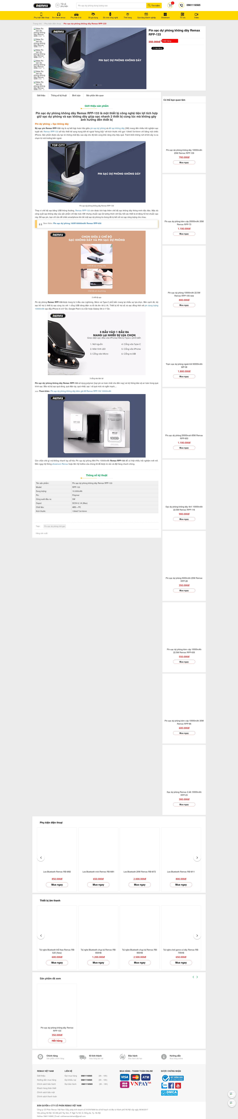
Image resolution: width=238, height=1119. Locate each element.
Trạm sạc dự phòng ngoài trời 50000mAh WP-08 (184, 365)
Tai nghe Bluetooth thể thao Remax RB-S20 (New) (57, 951)
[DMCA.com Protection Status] (181, 1092)
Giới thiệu (41, 94)
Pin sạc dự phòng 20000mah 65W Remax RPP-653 (184, 436)
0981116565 (86, 1075)
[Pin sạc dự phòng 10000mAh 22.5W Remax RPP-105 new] (184, 267)
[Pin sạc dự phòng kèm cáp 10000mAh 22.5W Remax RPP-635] (184, 623)
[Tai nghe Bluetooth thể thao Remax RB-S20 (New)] (57, 925)
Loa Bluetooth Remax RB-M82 (57, 871)
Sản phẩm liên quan (95, 94)
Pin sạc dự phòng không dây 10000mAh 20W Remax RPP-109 (184, 151)
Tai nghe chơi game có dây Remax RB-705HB (181, 951)
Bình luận (76, 94)
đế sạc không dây (116, 127)
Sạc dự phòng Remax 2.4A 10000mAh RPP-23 (184, 793)
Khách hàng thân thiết (46, 1087)
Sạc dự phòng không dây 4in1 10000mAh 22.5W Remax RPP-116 (184, 508)
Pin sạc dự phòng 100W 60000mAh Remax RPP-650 (77, 222)
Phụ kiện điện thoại (52, 23)
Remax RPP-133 (51, 131)
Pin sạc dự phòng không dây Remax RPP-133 (57, 1029)
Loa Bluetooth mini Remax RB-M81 (98, 871)
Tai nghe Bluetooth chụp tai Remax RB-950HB (139, 951)
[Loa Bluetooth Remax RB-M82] (57, 847)
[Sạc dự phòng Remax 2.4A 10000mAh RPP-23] (184, 766)
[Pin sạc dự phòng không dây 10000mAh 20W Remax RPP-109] (184, 124)
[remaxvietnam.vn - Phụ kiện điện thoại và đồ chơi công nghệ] (42, 4)
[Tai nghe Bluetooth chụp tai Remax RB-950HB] (139, 925)
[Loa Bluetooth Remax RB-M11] (181, 847)
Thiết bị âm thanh (50, 900)
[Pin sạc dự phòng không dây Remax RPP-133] (57, 1003)
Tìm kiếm (155, 5)
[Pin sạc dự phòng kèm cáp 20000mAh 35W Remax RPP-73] (184, 195)
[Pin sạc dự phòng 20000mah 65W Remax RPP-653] (184, 409)
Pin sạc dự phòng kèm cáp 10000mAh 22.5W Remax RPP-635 (184, 650)
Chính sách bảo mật (46, 1091)
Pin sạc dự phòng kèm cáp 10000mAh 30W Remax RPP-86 (184, 722)
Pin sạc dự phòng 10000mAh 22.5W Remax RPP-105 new (184, 294)
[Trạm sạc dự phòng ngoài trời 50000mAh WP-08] (184, 338)
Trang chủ (37, 23)
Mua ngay (184, 162)
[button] (41, 857)
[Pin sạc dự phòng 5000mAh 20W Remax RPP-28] (184, 552)
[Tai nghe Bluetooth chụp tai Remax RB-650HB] (98, 925)
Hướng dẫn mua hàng (46, 1079)
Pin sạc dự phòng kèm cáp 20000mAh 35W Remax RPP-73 (184, 222)
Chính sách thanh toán (47, 1095)
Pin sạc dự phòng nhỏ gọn (54, 525)
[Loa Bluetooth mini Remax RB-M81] (98, 847)
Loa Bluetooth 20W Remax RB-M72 (140, 871)
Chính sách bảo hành (46, 1083)
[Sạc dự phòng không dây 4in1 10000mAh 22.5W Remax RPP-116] (184, 481)
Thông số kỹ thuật (59, 94)
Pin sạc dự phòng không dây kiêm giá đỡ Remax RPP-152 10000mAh (81, 390)
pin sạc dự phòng (98, 127)
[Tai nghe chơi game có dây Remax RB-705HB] (181, 925)
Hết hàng (57, 1040)
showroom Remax (60, 463)
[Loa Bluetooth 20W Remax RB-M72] (139, 847)
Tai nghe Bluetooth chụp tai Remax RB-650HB (98, 951)
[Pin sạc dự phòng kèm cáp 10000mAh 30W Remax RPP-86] (184, 695)
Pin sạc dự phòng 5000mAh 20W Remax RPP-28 (184, 579)
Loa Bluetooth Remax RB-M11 (181, 871)
